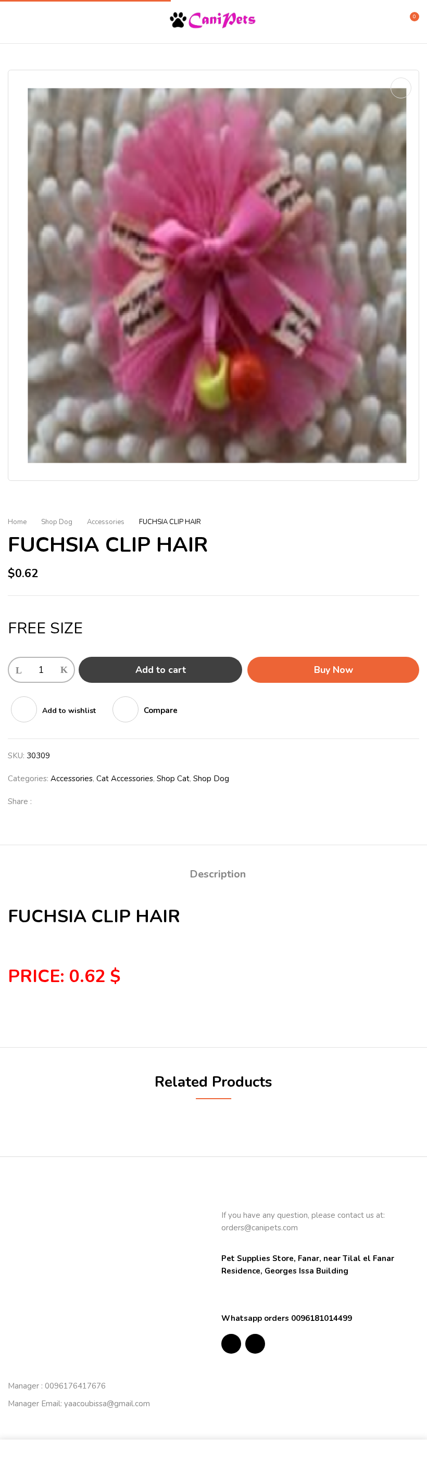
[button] (410, 21)
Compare (161, 710)
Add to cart (160, 670)
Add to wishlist (69, 711)
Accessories (105, 522)
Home (17, 522)
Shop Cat (173, 778)
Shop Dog (56, 522)
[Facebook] (45, 801)
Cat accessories (124, 778)
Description (218, 874)
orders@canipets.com (259, 1228)
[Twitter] (62, 801)
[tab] (218, 875)
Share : (20, 801)
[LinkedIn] (79, 801)
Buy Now (333, 670)
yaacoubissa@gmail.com (107, 1403)
